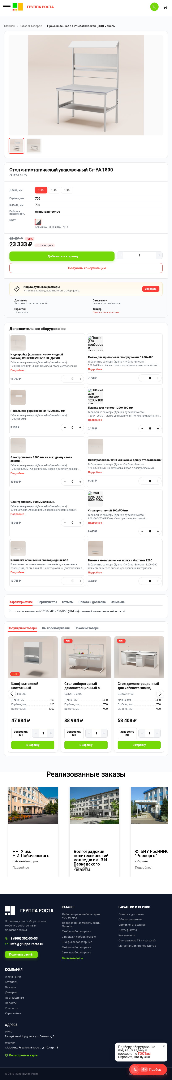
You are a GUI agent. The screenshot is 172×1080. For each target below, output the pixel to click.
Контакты (11, 1008)
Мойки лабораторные (76, 947)
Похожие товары (87, 628)
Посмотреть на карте (23, 1055)
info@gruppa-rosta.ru (26, 944)
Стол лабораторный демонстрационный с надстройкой (82, 686)
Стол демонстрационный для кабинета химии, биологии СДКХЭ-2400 (138, 686)
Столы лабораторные (76, 952)
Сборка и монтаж (130, 919)
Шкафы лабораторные (77, 942)
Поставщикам (14, 997)
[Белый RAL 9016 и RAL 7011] (38, 222)
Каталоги (11, 981)
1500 (54, 190)
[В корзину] (32, 745)
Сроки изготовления (132, 924)
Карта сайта (13, 1013)
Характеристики (21, 602)
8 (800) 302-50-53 (24, 938)
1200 (41, 190)
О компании (13, 976)
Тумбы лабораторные (76, 931)
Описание (118, 602)
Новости (11, 1003)
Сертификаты (47, 602)
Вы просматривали (56, 628)
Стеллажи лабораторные (79, 936)
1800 (67, 190)
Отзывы (67, 602)
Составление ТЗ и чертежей (137, 940)
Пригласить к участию (106, 312)
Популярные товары (22, 628)
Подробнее (17, 370)
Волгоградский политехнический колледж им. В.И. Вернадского (91, 857)
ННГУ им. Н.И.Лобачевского (31, 853)
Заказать (150, 288)
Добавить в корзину (63, 256)
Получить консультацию (87, 268)
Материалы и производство (137, 945)
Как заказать (127, 935)
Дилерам (11, 992)
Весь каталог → (73, 958)
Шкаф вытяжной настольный (24, 686)
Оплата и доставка (92, 602)
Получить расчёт (21, 954)
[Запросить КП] (20, 733)
